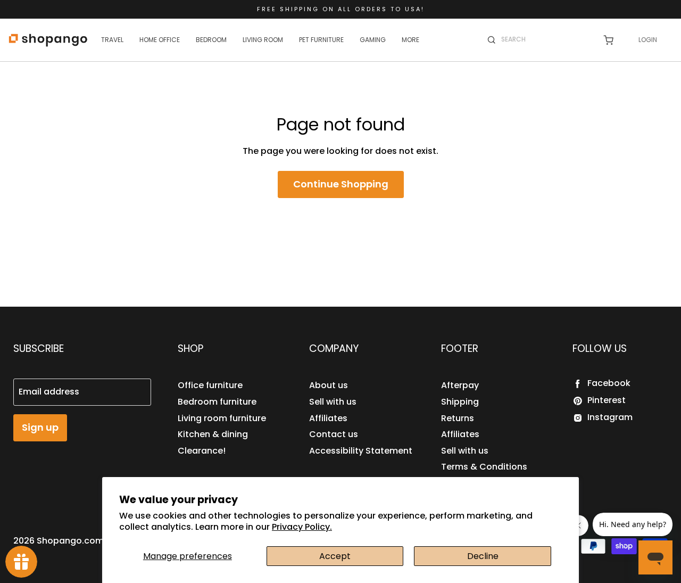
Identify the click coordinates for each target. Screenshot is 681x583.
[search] (545, 39)
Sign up (40, 427)
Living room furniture (222, 418)
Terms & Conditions (484, 467)
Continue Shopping (340, 184)
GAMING (373, 39)
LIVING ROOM (263, 39)
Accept (335, 556)
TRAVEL (112, 39)
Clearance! (202, 451)
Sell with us (332, 402)
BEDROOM (211, 39)
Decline (483, 556)
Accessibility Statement (360, 451)
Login (647, 39)
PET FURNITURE (321, 39)
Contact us (333, 434)
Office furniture (210, 385)
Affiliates (328, 418)
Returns (457, 418)
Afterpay (460, 385)
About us (328, 385)
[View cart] (608, 40)
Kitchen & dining (213, 434)
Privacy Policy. (302, 527)
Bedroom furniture (217, 402)
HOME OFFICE (159, 39)
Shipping (460, 402)
